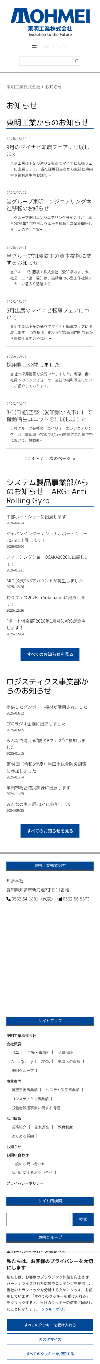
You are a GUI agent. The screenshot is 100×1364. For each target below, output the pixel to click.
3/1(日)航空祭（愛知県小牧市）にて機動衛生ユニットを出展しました (49, 416)
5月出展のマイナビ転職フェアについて (47, 314)
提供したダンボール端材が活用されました (46, 707)
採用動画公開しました (33, 364)
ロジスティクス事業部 (30, 1099)
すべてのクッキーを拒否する (50, 1353)
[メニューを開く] (34, 46)
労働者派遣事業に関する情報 (35, 1108)
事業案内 (13, 1081)
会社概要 (13, 1043)
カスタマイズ (50, 1339)
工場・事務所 (38, 1052)
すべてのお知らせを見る (50, 654)
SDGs (45, 1061)
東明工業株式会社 (21, 1035)
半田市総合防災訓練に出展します (38, 787)
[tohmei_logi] (57, 46)
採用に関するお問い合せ (32, 1172)
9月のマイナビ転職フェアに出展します (47, 150)
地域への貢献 (69, 1061)
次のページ (62, 458)
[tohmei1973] (52, 46)
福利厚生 (42, 1127)
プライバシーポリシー (25, 1183)
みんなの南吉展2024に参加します (38, 804)
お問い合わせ (17, 1155)
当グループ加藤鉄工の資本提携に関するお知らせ (48, 259)
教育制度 (65, 1127)
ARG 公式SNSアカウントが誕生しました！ (46, 580)
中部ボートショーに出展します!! (37, 516)
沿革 (15, 1052)
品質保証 (65, 1052)
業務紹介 (18, 1127)
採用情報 (13, 1118)
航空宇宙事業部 (24, 1089)
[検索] (76, 61)
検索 (83, 1219)
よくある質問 (22, 1136)
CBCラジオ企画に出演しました (36, 723)
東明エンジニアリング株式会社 (36, 1252)
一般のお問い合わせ (28, 1164)
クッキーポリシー (56, 1309)
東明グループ (22, 1070)
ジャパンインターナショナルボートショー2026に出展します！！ (46, 536)
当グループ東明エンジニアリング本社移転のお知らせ (48, 205)
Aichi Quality (22, 1061)
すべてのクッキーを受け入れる (50, 1325)
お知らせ (13, 1146)
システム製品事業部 (62, 1089)
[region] (50, 1308)
